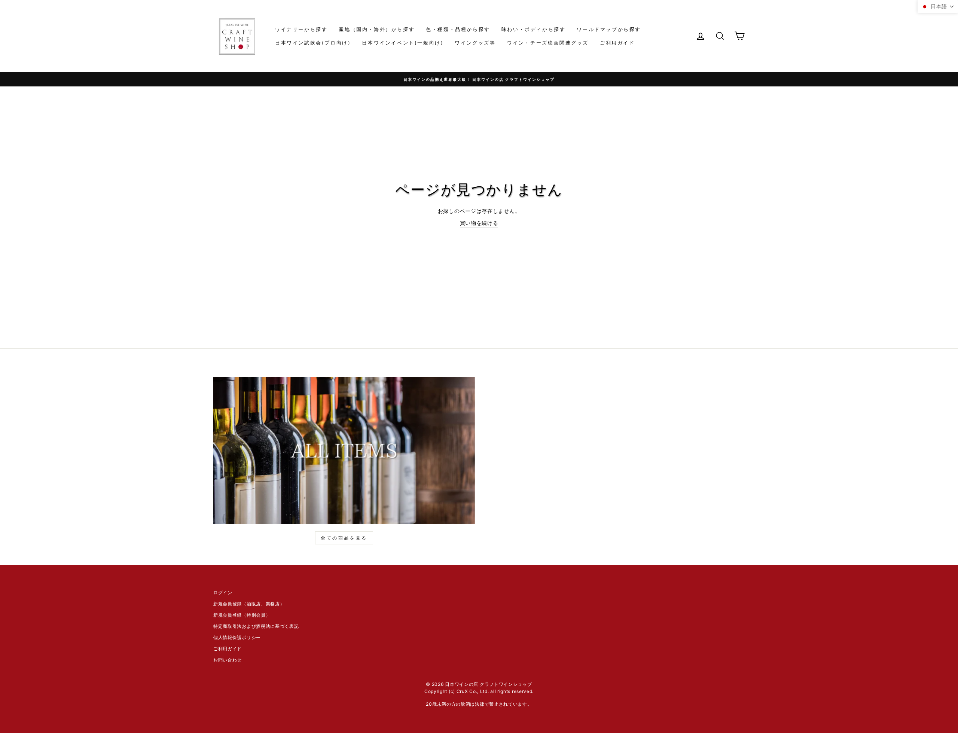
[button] (938, 6)
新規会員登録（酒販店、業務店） (249, 604)
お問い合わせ (227, 660)
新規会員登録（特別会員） (241, 615)
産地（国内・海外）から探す (377, 29)
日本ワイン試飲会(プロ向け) (313, 43)
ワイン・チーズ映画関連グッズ (548, 43)
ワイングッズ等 (475, 43)
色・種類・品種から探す (458, 29)
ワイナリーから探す (301, 29)
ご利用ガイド (617, 43)
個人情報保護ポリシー (237, 637)
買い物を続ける (479, 223)
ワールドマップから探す (609, 29)
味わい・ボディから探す (533, 29)
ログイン (222, 592)
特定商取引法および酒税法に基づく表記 (256, 626)
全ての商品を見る (344, 538)
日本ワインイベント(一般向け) (402, 43)
